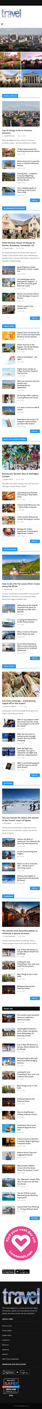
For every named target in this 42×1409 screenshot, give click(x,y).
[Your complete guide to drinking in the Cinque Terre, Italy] (8, 191)
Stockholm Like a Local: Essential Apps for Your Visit (26, 1127)
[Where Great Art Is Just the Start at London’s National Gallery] (8, 164)
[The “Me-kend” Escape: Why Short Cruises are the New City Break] (8, 1182)
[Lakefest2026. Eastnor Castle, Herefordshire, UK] (31, 61)
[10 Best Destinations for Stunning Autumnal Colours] (8, 152)
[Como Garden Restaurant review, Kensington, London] (8, 520)
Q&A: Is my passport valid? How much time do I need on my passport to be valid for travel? (28, 723)
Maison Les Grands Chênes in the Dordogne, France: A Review (28, 296)
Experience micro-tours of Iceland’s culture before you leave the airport (27, 421)
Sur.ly (14, 1391)
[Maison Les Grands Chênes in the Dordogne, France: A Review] (8, 297)
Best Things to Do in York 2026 (27, 975)
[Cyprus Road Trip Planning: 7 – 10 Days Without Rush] (8, 1210)
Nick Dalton (8, 823)
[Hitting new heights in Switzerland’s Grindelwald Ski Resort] (8, 879)
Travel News (9, 326)
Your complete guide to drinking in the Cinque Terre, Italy (26, 190)
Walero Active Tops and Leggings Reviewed (26, 1153)
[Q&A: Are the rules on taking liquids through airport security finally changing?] (8, 737)
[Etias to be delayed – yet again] (8, 360)
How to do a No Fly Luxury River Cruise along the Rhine (21, 585)
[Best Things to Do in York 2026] (8, 977)
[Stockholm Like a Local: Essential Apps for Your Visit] (8, 1128)
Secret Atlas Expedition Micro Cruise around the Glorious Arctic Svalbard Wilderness (27, 647)
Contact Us (6, 1340)
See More (34, 1218)
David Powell (8, 589)
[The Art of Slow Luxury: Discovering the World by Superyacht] (8, 1196)
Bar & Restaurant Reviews (15, 439)
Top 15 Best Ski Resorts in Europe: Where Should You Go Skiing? (28, 952)
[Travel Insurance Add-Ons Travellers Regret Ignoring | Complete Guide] (8, 1142)
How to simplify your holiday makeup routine (27, 1113)
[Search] (40, 24)
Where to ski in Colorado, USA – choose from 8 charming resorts (27, 866)
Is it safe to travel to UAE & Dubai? (28, 408)
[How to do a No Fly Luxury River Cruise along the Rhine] (21, 567)
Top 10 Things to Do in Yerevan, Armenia (21, 49)
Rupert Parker (8, 248)
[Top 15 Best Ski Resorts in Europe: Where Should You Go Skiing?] (8, 953)
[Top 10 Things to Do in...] (21, 40)
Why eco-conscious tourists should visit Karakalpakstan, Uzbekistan (28, 384)
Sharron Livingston (10, 706)
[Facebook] (11, 3)
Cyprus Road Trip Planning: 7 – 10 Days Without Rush (28, 1208)
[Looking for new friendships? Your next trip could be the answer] (8, 965)
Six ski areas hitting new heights (27, 853)
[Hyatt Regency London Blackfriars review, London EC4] (8, 270)
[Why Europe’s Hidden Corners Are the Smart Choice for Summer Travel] (8, 1169)
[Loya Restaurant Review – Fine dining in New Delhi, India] (8, 496)
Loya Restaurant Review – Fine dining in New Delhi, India (27, 495)
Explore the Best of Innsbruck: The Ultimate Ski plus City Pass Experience (28, 841)
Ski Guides (8, 783)
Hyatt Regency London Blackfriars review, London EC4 (28, 269)
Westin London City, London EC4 (25, 307)
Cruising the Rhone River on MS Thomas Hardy (27, 621)
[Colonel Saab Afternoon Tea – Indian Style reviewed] (8, 508)
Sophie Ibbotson (9, 136)
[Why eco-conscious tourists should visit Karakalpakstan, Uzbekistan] (8, 384)
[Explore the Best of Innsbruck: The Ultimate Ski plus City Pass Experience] (8, 842)
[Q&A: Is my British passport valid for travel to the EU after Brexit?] (8, 766)
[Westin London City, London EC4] (8, 309)
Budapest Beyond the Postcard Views (26, 987)
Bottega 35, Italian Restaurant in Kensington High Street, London (27, 531)
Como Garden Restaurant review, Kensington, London (28, 518)
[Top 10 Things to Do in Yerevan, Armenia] (21, 113)
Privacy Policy (7, 1331)
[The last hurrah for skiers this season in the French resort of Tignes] (21, 801)
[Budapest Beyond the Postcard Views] (8, 989)
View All (35, 200)
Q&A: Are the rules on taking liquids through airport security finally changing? (26, 737)
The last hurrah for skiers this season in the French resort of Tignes (20, 819)
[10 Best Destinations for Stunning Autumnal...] (10, 61)
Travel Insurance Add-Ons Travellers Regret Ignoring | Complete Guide (28, 1141)
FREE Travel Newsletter (10, 1359)
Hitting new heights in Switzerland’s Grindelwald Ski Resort (28, 878)
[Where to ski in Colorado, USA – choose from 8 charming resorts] (8, 867)
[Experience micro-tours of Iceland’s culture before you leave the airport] (8, 422)
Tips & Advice (9, 666)
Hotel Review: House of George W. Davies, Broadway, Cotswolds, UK (10, 83)
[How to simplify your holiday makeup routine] (8, 1115)
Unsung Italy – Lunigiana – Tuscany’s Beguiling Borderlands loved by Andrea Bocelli (27, 176)
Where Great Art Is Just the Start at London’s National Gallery (31, 83)
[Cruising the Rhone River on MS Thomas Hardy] (8, 623)
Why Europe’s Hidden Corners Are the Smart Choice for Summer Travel (27, 1168)
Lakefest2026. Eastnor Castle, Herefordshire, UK (31, 66)
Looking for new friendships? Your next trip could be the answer (28, 964)
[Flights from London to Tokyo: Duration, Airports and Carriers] (8, 372)
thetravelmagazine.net (11, 1386)
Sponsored (8, 896)
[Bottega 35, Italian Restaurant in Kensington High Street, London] (8, 532)
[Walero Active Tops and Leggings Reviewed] (8, 1155)
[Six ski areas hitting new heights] (8, 855)
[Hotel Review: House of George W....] (10, 78)
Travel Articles (10, 96)
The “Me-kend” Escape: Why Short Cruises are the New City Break (28, 1181)
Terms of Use (7, 1326)
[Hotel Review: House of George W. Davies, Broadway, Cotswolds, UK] (21, 226)
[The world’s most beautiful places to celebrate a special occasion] (21, 914)
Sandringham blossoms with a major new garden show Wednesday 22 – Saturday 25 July (27, 1032)
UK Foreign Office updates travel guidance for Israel (27, 396)
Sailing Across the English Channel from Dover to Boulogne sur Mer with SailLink (27, 608)
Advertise (5, 1350)
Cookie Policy (6, 1335)
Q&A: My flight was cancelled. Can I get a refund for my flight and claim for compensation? (27, 751)
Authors (5, 1354)
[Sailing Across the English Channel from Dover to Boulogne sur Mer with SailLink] (8, 608)
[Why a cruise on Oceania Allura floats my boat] (8, 635)
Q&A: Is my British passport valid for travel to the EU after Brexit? (28, 765)
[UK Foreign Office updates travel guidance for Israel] (8, 398)
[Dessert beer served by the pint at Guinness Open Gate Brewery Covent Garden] (8, 335)
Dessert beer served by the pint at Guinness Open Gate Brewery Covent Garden (28, 334)
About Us (5, 1345)
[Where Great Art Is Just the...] (31, 78)
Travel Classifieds (9, 936)
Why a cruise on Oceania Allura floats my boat (27, 633)
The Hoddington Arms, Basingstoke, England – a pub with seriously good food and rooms (27, 282)
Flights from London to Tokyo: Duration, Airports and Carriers (27, 371)
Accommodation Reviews (14, 208)
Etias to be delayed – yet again (27, 358)
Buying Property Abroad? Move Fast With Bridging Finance (27, 1060)
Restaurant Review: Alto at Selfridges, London (20, 475)
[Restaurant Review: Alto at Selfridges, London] (21, 457)
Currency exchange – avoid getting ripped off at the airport (19, 702)
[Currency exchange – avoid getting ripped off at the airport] (21, 684)
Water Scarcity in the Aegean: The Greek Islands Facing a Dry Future (27, 347)
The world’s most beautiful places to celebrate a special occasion (19, 932)
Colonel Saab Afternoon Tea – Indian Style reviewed (28, 506)
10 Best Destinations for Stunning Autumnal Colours (10, 65)
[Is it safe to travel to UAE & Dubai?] (8, 410)
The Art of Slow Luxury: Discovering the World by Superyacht (27, 1195)
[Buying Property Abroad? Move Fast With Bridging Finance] (8, 1061)
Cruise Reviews (10, 549)
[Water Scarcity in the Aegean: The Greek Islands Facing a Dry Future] (8, 348)
